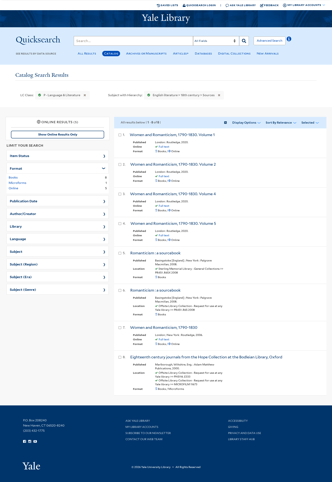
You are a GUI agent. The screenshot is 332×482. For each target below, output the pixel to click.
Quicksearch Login (201, 5)
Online (13, 188)
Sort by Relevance (279, 122)
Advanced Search (269, 40)
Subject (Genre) (23, 289)
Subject (16, 251)
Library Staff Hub (241, 439)
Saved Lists (169, 5)
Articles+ (181, 53)
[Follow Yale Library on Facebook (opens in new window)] (24, 441)
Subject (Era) (21, 276)
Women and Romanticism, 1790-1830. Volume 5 (173, 223)
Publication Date (23, 200)
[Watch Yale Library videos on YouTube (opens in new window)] (35, 441)
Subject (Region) (24, 264)
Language (18, 238)
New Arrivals (268, 53)
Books (13, 177)
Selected (307, 122)
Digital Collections (234, 53)
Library (16, 226)
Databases (203, 53)
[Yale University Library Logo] (166, 18)
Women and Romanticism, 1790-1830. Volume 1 (172, 134)
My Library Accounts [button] (304, 5)
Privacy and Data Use (244, 433)
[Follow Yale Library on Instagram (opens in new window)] (29, 441)
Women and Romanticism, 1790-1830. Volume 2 (173, 164)
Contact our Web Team (143, 439)
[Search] (244, 41)
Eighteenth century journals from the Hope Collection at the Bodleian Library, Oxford (206, 357)
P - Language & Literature (62, 95)
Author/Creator (23, 213)
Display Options (244, 122)
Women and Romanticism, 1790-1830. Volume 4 (173, 194)
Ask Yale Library (242, 5)
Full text (164, 146)
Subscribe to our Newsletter (148, 433)
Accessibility (238, 420)
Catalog (111, 53)
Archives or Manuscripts (146, 53)
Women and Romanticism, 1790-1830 (163, 327)
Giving (233, 426)
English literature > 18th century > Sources (183, 95)
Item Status (19, 155)
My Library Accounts (141, 426)
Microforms (17, 183)
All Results (87, 53)
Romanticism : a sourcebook (155, 253)
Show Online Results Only (57, 134)
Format (16, 168)
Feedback (271, 5)
